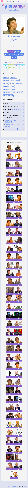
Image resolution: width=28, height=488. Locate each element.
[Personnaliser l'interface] (18, 1)
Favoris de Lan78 (9, 86)
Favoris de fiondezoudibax (12, 80)
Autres (7, 77)
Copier (9, 62)
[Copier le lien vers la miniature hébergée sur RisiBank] (24, 125)
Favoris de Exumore (10, 89)
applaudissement (11, 54)
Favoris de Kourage (10, 92)
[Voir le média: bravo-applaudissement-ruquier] (18, 291)
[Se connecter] (21, 1)
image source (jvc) (10, 129)
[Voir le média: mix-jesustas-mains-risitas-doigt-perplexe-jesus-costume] (18, 165)
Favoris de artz (9, 95)
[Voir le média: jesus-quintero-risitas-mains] (10, 358)
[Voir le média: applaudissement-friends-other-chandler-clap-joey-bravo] (10, 458)
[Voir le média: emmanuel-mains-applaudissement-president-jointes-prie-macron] (18, 408)
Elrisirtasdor (15, 36)
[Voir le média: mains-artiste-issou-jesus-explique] (18, 240)
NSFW (12, 1)
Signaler (22, 134)
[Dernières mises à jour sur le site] (15, 1)
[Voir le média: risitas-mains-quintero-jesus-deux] (18, 341)
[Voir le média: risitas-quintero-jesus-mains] (18, 232)
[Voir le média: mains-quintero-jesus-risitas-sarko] (10, 450)
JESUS (20, 92)
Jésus (6, 83)
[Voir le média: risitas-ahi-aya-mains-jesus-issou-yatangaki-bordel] (10, 466)
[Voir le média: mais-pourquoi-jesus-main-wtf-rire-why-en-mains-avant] (18, 265)
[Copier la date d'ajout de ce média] (24, 106)
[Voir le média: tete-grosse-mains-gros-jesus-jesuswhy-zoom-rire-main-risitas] (10, 299)
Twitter (6, 68)
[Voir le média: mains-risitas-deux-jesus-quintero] (18, 450)
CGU (9, 487)
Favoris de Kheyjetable (17, 83)
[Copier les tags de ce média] (24, 116)
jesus (14, 57)
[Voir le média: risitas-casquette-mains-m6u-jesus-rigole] (18, 458)
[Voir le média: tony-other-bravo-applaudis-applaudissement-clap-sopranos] (10, 408)
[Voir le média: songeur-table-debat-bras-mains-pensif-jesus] (10, 307)
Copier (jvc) (20, 62)
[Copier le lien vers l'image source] (24, 129)
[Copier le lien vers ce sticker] (10, 151)
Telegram (23, 68)
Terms (14, 487)
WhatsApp (11, 68)
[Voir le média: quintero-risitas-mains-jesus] (10, 332)
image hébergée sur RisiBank (11, 121)
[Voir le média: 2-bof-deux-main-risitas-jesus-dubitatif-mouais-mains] (10, 391)
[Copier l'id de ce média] (24, 103)
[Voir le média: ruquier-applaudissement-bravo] (10, 232)
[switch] (8, 1)
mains (21, 54)
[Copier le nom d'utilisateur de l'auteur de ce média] (24, 109)
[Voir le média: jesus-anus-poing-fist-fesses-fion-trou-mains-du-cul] (18, 207)
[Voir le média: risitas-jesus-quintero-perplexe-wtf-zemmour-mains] (18, 441)
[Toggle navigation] (25, 1)
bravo (18, 51)
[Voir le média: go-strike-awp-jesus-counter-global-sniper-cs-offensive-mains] (18, 249)
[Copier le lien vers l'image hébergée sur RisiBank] (24, 120)
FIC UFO (14, 77)
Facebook (17, 68)
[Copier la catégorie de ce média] (24, 113)
